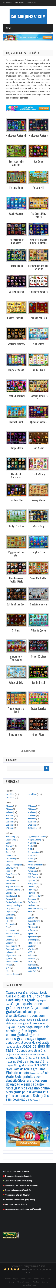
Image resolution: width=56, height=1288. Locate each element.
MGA (30, 849)
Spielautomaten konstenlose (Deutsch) (21, 1185)
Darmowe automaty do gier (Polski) (20, 1200)
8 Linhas (9, 809)
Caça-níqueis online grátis (24, 1005)
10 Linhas (10, 815)
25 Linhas (10, 824)
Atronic (9, 861)
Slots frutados (36, 1073)
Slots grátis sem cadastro (27, 1093)
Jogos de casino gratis (23, 1032)
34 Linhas (32, 809)
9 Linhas (9, 812)
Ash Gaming (11, 858)
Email (29, 1279)
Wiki (42, 1279)
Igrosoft (9, 958)
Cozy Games (11, 908)
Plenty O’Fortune (16, 526)
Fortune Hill (38, 187)
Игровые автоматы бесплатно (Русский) (23, 1209)
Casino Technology (14, 902)
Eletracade (10, 924)
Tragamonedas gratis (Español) (18, 1176)
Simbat (31, 924)
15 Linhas (10, 818)
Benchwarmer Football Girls (16, 579)
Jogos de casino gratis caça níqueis (26, 1036)
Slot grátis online (23, 1065)
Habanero (10, 952)
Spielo (30, 933)
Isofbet (9, 964)
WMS (30, 961)
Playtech (31, 893)
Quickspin (32, 899)
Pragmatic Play (34, 896)
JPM (8, 968)
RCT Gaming (33, 902)
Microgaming (33, 852)
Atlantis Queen (38, 630)
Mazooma (32, 843)
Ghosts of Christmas (16, 475)
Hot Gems (38, 161)
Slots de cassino (18, 1072)
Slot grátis (9, 1066)
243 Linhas (32, 824)
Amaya (8, 852)
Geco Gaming (11, 946)
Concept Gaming (13, 905)
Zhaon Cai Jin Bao (38, 578)
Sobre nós (45, 1282)
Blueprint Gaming (13, 889)
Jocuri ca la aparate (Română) (18, 1190)
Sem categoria (34, 921)
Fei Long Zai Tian (38, 318)
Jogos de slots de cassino (28, 1048)
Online (33, 1058)
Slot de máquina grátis (32, 1061)
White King (38, 526)
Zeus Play (32, 971)
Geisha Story (38, 474)
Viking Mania (38, 500)
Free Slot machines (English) (17, 1171)
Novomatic (32, 871)
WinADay (32, 958)
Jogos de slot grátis (36, 1042)
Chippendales (16, 448)
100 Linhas (32, 821)
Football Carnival (16, 396)
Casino (9, 899)
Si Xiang (16, 630)
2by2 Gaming (11, 839)
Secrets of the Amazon (16, 163)
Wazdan (31, 949)
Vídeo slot (36, 1100)
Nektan (31, 861)
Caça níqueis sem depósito (25, 1017)
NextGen (31, 868)
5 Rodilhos (31, 2)
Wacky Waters (16, 214)
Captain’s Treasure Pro (38, 397)
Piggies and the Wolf (16, 553)
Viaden (31, 946)
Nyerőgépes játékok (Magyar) (17, 1195)
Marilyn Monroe (16, 292)
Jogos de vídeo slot (36, 1054)
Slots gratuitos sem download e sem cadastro (26, 1082)
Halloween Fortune (38, 135)
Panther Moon (16, 734)
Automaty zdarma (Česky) (16, 1204)
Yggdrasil (32, 964)
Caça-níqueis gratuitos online (28, 996)
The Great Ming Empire (38, 215)
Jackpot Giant (16, 422)
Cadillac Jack (11, 896)
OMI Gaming (33, 877)
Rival (30, 911)
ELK (7, 927)
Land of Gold (38, 370)
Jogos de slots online (17, 1054)
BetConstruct (11, 880)
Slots (9, 1069)
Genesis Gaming (13, 949)
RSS (48, 1279)
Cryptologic (11, 911)
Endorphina (10, 930)
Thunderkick (33, 943)
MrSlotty (31, 858)
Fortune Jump (16, 187)
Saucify (31, 918)
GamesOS (10, 939)
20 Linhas (10, 821)
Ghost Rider (38, 734)
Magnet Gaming (34, 839)
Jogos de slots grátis (32, 1050)
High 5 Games (11, 955)
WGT (30, 952)
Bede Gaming (11, 874)
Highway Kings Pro (38, 292)
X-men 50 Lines (38, 656)
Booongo (10, 893)
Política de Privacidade (23, 1282)
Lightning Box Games (37, 836)
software (31, 930)
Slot (38, 1057)
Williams (31, 955)
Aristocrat (10, 855)
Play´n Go (32, 886)
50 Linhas (32, 815)
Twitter (23, 1279)
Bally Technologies (14, 864)
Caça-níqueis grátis (21, 1000)
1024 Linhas (32, 828)
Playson (31, 889)
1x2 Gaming (11, 836)
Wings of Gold (16, 682)
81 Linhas (32, 818)
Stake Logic (33, 939)
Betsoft (9, 883)
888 (7, 843)
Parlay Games (33, 883)
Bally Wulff (10, 868)
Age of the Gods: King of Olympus (38, 241)
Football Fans (16, 266)
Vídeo (29, 1100)
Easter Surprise (38, 708)
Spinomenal (33, 936)
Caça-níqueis (39, 992)
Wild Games (38, 344)
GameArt (9, 936)
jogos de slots (14, 1047)
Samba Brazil (38, 682)
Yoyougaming (33, 968)
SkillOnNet (32, 927)
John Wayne (38, 448)
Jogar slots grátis (20, 1023)
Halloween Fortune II (16, 135)
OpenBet (31, 880)
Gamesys (9, 943)
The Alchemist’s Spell (16, 710)
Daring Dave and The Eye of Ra (38, 267)
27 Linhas (10, 828)
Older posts (28, 750)
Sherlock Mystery (16, 344)
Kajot (8, 971)
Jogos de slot (14, 1042)
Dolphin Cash (38, 552)
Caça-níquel (23, 1008)
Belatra (9, 877)
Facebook (8, 1279)
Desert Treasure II (16, 318)
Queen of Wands (38, 422)
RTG (30, 914)
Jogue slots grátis (18, 1057)
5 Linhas (9, 806)
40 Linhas (32, 812)
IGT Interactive (12, 961)
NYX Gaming (33, 874)
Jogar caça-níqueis (30, 1020)
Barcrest (9, 871)
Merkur (31, 846)
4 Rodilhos (19, 2)
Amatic (9, 849)
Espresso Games (13, 933)
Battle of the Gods (16, 604)
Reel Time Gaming (35, 908)
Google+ (15, 1279)
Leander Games (12, 974)
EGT (8, 921)
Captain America (38, 604)
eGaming (9, 918)
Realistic (31, 905)
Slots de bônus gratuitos (29, 1069)
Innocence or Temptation (16, 657)
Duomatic (10, 914)
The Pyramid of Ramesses (16, 241)
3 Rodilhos (7, 2)
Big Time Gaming (13, 886)
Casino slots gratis (18, 992)
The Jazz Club (16, 500)
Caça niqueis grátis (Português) (18, 1181)
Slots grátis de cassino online (28, 1088)
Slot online (41, 1065)
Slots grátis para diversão (23, 1091)
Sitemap (11, 1282)
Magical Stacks (16, 370)
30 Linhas (32, 806)
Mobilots (31, 855)
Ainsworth (10, 846)
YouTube (36, 1279)
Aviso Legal (36, 1282)
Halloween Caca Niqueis (29, 1285)
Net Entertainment (35, 864)
